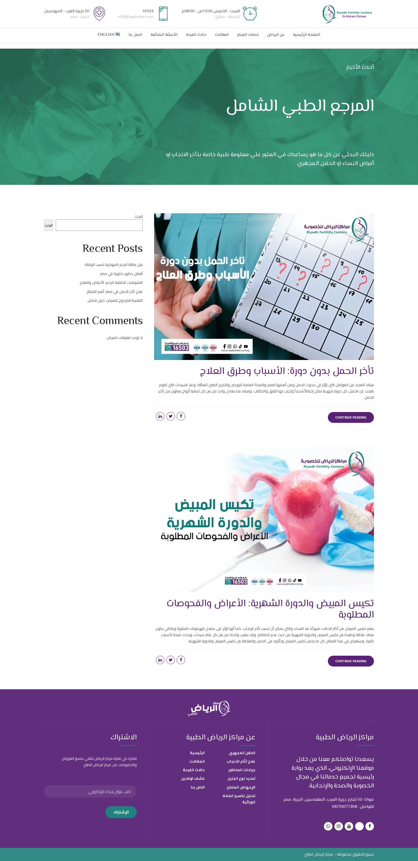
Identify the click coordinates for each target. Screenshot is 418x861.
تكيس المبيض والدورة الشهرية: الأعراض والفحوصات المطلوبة (270, 609)
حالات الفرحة (196, 35)
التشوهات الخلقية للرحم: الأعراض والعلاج (111, 282)
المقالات (222, 35)
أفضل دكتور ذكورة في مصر (121, 273)
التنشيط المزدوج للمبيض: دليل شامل (115, 300)
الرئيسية (197, 753)
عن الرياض (276, 35)
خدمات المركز (248, 35)
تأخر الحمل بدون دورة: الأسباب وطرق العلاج (285, 371)
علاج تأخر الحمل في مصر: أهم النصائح (114, 291)
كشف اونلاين (193, 778)
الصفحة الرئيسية (306, 35)
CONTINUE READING (351, 417)
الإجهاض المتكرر (241, 787)
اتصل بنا (135, 35)
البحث (138, 216)
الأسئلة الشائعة (164, 35)
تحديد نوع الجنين (241, 778)
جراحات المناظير (241, 770)
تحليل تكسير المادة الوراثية (239, 798)
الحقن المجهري (242, 753)
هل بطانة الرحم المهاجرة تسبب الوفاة (114, 264)
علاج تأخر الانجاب (241, 761)
